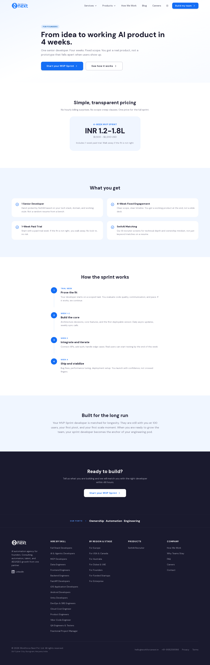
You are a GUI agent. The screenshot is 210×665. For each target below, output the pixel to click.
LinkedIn (20, 571)
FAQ (169, 559)
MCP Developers (58, 559)
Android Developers (60, 592)
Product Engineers (59, 614)
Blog (144, 5)
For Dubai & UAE (97, 564)
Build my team (183, 5)
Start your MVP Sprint (60, 66)
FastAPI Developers (60, 581)
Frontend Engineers (60, 570)
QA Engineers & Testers (62, 625)
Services (89, 5)
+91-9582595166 (170, 649)
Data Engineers (58, 564)
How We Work (129, 5)
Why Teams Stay (175, 553)
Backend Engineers (59, 575)
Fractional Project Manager (64, 631)
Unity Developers (59, 597)
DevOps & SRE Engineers (62, 603)
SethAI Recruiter (136, 547)
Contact (171, 570)
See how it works (102, 66)
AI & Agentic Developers (62, 553)
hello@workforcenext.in (147, 649)
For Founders (96, 570)
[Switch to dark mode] (167, 6)
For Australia (95, 559)
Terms (195, 649)
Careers (156, 5)
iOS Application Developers (64, 586)
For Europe (94, 547)
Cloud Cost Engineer (60, 608)
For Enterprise (96, 581)
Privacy (185, 649)
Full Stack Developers (61, 547)
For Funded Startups (99, 575)
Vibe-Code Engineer (60, 620)
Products (107, 5)
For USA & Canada (98, 553)
